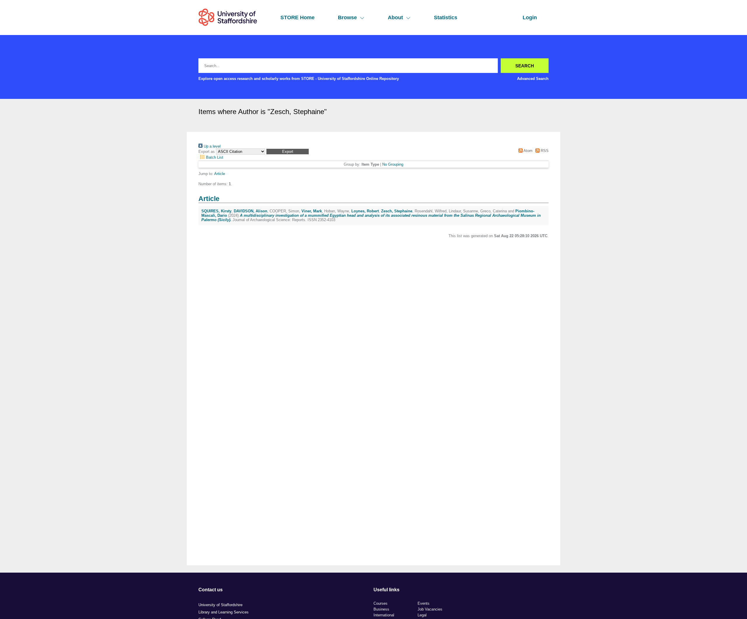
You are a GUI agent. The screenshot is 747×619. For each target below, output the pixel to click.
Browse (347, 17)
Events (424, 603)
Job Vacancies (430, 609)
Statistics (445, 17)
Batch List (214, 157)
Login (530, 17)
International (384, 615)
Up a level (212, 146)
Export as (206, 151)
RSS (544, 150)
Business (381, 609)
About (395, 17)
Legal (422, 615)
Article (219, 174)
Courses (381, 603)
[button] (287, 151)
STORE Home (297, 17)
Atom (527, 150)
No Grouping (392, 164)
